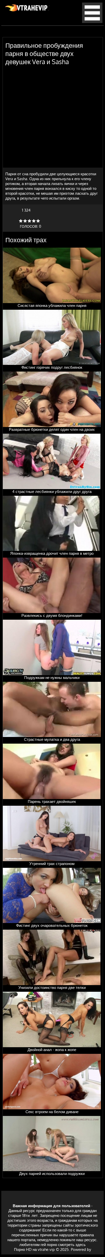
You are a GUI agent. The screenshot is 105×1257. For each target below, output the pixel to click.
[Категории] (92, 21)
